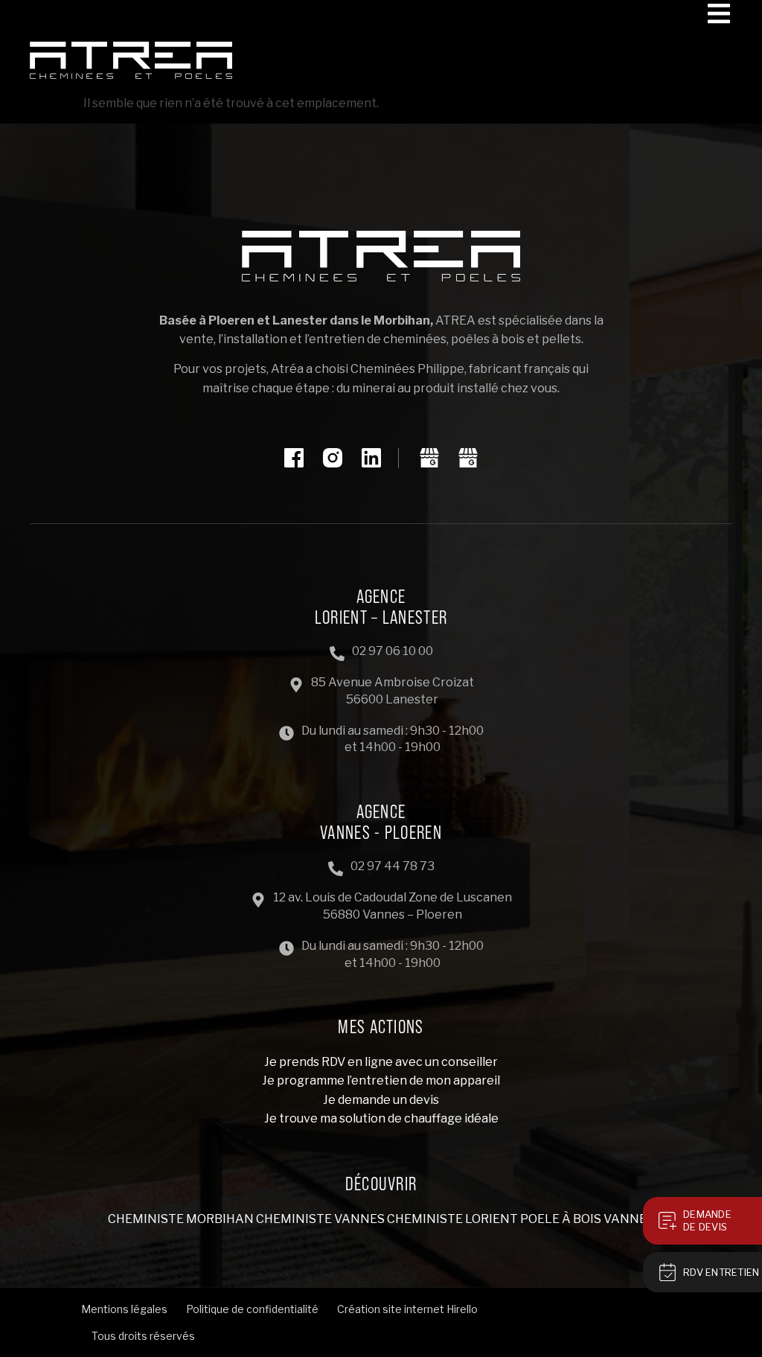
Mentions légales (124, 1309)
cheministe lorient (452, 1219)
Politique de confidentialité (252, 1309)
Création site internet (390, 1309)
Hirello (462, 1309)
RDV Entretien (721, 1272)
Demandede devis (707, 1220)
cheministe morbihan (181, 1219)
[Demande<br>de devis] (667, 1221)
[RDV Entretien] (667, 1272)
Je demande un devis (381, 1100)
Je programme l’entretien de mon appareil (381, 1080)
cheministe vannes (320, 1219)
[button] (718, 13)
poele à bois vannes (587, 1219)
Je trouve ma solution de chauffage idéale (381, 1118)
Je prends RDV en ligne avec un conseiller (381, 1062)
